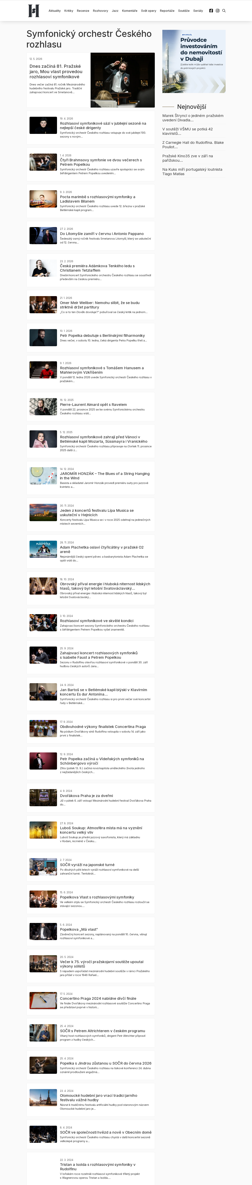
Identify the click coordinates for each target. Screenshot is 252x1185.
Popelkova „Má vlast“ (79, 929)
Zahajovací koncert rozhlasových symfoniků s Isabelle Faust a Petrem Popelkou (99, 655)
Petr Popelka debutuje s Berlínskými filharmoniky (102, 335)
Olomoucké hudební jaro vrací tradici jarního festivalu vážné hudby (98, 1097)
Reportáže (167, 11)
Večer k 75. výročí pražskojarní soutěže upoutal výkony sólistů (102, 964)
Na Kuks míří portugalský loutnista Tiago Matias (192, 171)
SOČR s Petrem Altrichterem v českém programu (102, 1031)
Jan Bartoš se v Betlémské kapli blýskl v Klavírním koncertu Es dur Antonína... (103, 692)
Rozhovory (100, 11)
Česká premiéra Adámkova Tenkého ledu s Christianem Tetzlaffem (97, 268)
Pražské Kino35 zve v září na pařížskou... (187, 158)
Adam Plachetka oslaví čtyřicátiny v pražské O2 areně (102, 549)
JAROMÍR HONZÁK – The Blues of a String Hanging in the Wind (105, 475)
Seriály (198, 11)
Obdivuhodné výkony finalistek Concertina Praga (103, 726)
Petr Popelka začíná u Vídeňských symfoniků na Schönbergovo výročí (102, 761)
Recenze (83, 11)
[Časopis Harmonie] (33, 10)
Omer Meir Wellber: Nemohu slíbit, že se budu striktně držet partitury (100, 305)
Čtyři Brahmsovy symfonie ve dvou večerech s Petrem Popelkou (101, 162)
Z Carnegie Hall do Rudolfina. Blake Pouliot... (193, 144)
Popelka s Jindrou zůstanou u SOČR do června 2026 (105, 1063)
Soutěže (184, 11)
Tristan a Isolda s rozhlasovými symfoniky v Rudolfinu (98, 1166)
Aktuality (55, 11)
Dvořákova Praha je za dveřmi (86, 795)
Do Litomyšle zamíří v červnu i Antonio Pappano (102, 233)
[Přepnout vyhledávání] (224, 10)
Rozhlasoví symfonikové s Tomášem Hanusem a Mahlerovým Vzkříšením (102, 370)
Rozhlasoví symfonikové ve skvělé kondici (96, 621)
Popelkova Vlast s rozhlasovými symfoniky (97, 897)
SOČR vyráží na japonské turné (87, 865)
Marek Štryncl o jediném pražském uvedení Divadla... (193, 117)
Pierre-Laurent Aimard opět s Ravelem (93, 404)
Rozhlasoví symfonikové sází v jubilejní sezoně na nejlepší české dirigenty (103, 125)
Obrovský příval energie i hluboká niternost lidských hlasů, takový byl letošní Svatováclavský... (105, 586)
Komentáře (129, 11)
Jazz (115, 11)
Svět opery (148, 11)
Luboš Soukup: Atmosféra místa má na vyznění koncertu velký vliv (101, 830)
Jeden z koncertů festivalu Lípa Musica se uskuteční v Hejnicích (97, 512)
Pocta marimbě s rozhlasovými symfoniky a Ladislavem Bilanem (97, 199)
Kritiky (68, 11)
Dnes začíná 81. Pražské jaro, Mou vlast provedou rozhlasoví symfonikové (56, 72)
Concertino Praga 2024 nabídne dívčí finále (98, 998)
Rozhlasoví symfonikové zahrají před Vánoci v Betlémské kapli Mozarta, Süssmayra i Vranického (103, 439)
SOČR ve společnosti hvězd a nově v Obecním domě (106, 1132)
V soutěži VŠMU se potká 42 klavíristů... (187, 131)
